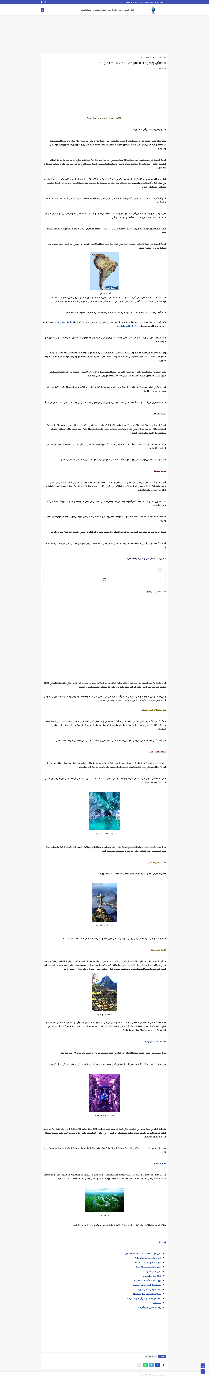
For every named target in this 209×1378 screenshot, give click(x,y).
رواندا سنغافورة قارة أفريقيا (149, 1307)
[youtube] (45, 2)
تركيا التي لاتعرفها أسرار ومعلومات (147, 1294)
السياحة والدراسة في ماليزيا (149, 1289)
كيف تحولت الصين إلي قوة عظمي (147, 1285)
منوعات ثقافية (146, 57)
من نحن (141, 2)
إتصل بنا (135, 2)
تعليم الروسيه (112, 10)
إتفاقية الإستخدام (126, 2)
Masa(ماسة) (144, 1374)
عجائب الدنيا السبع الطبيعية (128, 326)
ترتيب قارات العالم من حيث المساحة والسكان (143, 1253)
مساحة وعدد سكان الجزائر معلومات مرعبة (144, 1298)
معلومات (96, 10)
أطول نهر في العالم (62, 322)
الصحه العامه (124, 10)
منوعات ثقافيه (86, 10)
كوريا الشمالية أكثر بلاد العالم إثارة (147, 1280)
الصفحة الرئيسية (162, 2)
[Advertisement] (104, 34)
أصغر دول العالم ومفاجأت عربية (148, 1267)
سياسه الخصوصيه (150, 2)
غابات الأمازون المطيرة (152, 1276)
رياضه (104, 10)
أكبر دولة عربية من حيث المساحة (148, 1262)
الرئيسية (161, 57)
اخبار (132, 10)
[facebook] (41, 2)
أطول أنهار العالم (154, 1271)
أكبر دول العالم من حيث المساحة (148, 1258)
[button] (157, 1365)
